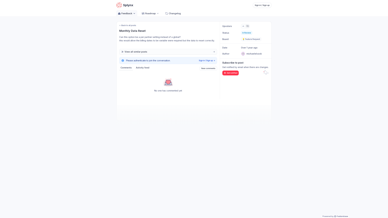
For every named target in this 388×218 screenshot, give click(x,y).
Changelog (175, 13)
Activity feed (142, 67)
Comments (126, 67)
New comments (208, 68)
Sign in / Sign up (262, 5)
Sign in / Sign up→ (207, 60)
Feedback (126, 13)
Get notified (232, 73)
